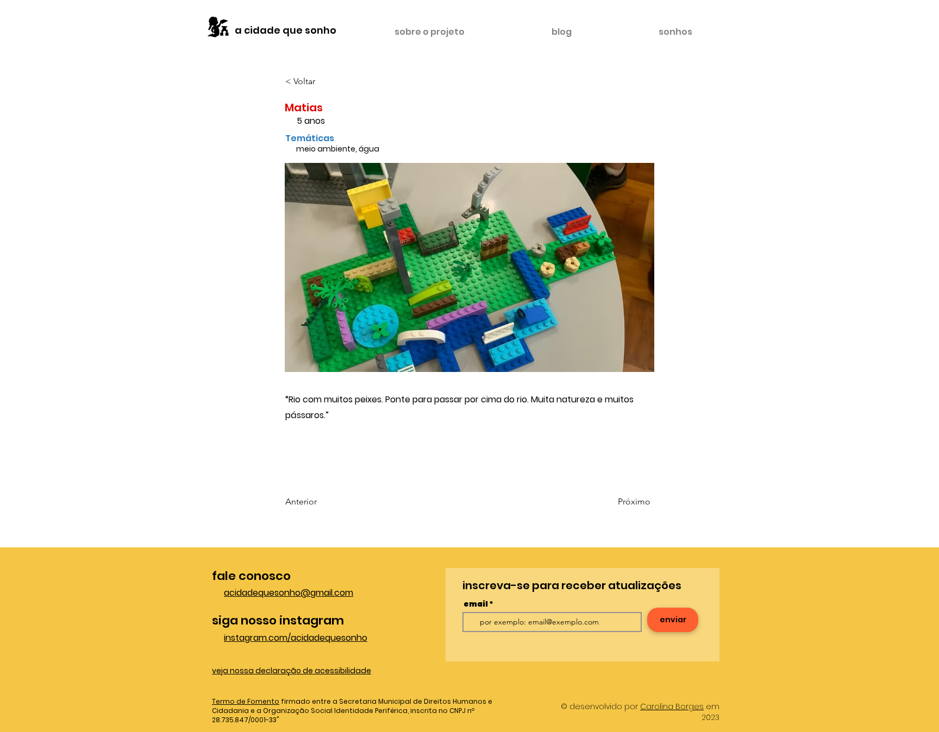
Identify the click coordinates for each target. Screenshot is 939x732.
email (476, 604)
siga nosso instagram (278, 620)
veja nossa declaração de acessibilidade (291, 670)
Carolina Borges (672, 706)
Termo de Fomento (245, 701)
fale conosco (251, 575)
